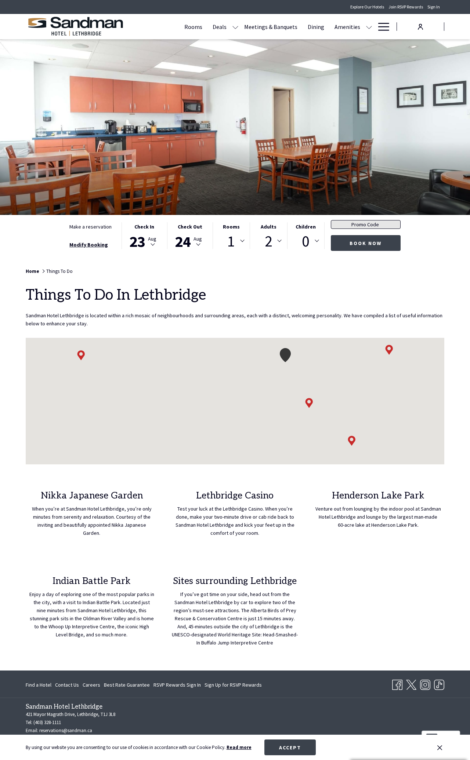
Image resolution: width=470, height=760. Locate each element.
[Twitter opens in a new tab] (411, 683)
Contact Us (67, 685)
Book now (366, 243)
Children (306, 226)
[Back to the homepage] (75, 26)
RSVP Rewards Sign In (177, 686)
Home (32, 271)
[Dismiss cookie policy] (439, 747)
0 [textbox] (306, 241)
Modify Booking (88, 244)
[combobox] (231, 241)
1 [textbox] (231, 241)
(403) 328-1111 (47, 722)
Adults (268, 226)
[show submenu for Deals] (235, 26)
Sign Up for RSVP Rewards (233, 686)
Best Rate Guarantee (127, 685)
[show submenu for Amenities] (369, 26)
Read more (239, 747)
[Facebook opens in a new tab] (397, 683)
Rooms (231, 226)
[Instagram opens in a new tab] (425, 683)
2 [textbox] (268, 241)
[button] (144, 235)
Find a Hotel (38, 685)
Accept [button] (290, 747)
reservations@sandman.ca (65, 730)
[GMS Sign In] (420, 26)
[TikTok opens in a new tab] (439, 683)
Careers (91, 685)
